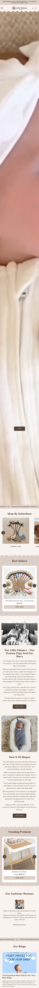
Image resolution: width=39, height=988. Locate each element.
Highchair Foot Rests (19, 872)
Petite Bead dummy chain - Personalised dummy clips (19, 601)
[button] (32, 8)
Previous (3, 533)
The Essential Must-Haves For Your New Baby (18, 976)
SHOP (19, 428)
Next (36, 533)
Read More (20, 706)
